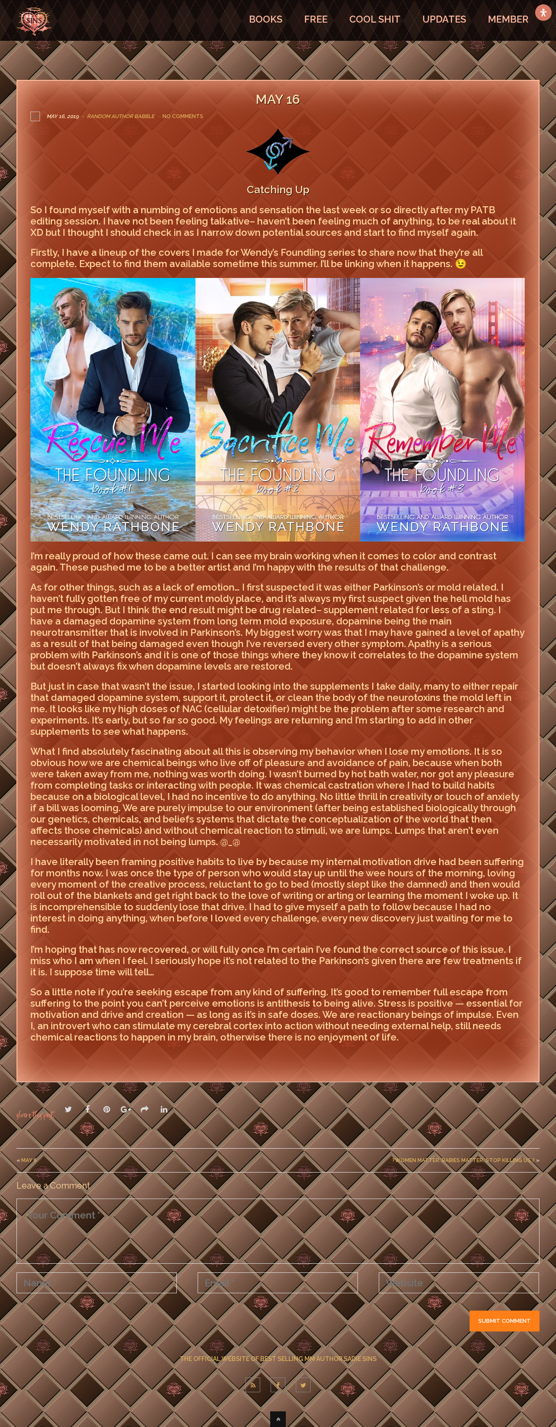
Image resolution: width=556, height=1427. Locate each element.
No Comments (182, 116)
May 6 (29, 1160)
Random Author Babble (120, 116)
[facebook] (278, 1384)
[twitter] (303, 1384)
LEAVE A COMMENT (71, 1055)
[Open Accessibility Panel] (543, 12)
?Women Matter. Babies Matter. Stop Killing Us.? (463, 1160)
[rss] (252, 1384)
